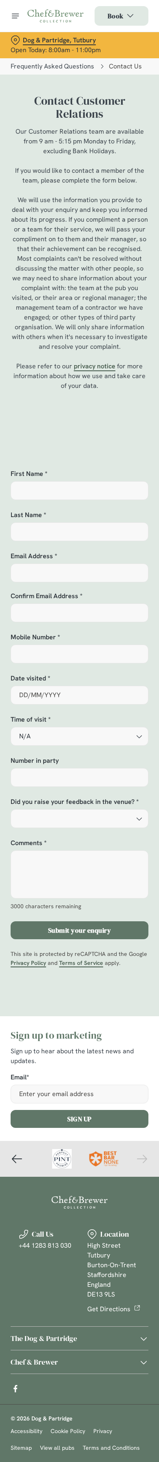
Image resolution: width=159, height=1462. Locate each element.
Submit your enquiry (79, 930)
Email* (20, 1077)
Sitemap (21, 1447)
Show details (115, 825)
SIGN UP (79, 1118)
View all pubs (57, 1447)
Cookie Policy (68, 1431)
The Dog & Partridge (44, 1338)
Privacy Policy (28, 963)
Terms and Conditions (111, 1447)
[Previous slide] (17, 1158)
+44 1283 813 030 (45, 1245)
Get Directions (108, 1309)
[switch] (138, 742)
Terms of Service (81, 963)
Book (116, 15)
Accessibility (26, 1431)
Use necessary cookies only (79, 878)
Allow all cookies (79, 851)
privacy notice (94, 366)
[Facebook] (15, 1389)
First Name (29, 474)
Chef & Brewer (34, 1362)
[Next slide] (141, 1158)
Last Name (28, 515)
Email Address (34, 556)
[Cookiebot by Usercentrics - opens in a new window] (114, 576)
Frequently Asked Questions (52, 66)
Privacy (102, 1431)
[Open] (15, 16)
